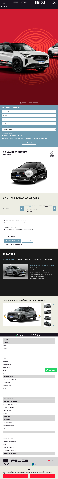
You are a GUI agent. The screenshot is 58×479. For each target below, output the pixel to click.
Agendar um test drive (30, 103)
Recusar (42, 476)
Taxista (5, 392)
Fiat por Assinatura (8, 407)
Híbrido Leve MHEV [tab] (8, 259)
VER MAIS (8, 231)
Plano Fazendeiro (8, 410)
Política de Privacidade (15, 138)
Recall (5, 428)
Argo (4, 373)
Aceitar (15, 476)
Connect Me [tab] (37, 259)
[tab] (30, 205)
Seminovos (7, 416)
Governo (5, 388)
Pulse (4, 358)
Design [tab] (20, 259)
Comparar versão (27, 240)
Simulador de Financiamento (11, 404)
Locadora (6, 395)
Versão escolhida (6, 126)
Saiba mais (29, 142)
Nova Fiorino (7, 364)
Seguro (5, 413)
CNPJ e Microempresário (9, 379)
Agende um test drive (10, 453)
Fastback (5, 361)
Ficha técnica (10, 236)
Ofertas (6, 339)
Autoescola (6, 382)
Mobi (4, 370)
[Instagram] (8, 464)
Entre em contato (8, 438)
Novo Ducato (7, 367)
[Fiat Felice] (20, 2)
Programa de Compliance (10, 450)
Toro (4, 352)
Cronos (5, 355)
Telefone (14, 135)
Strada (5, 348)
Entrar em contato (12, 240)
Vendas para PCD (9, 398)
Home (48, 460)
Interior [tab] (27, 259)
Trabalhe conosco (8, 447)
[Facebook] (5, 464)
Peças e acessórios (8, 425)
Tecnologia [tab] (48, 259)
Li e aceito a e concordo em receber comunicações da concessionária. (25, 138)
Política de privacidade (9, 441)
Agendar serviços (8, 422)
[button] (6, 277)
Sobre (4, 444)
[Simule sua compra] (12, 464)
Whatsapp (5, 135)
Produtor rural (7, 385)
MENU (4, 3)
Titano (5, 345)
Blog (4, 435)
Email (21, 135)
